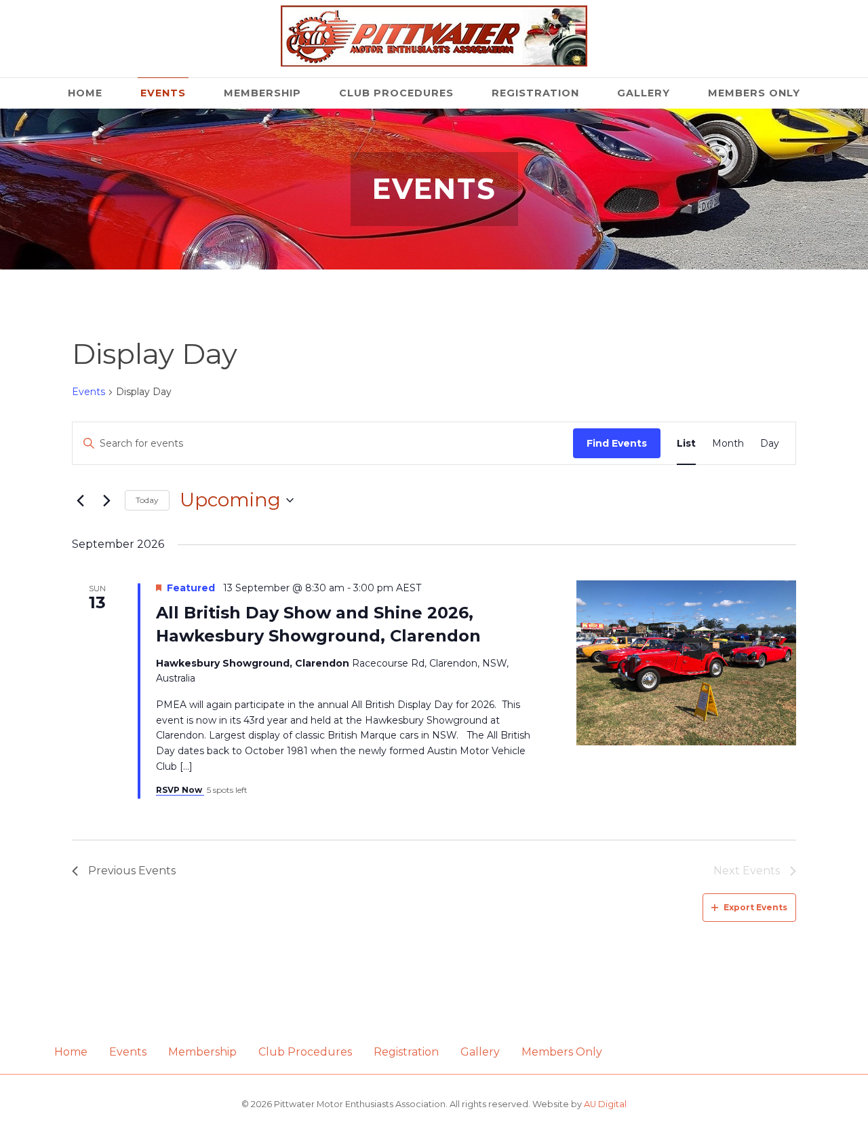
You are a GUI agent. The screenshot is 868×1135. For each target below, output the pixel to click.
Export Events (755, 907)
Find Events (617, 443)
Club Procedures (396, 93)
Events (163, 93)
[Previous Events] (80, 500)
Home (85, 93)
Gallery (643, 93)
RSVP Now (180, 790)
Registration (535, 93)
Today (147, 500)
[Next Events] (106, 500)
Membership (262, 93)
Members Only (754, 93)
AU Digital (605, 1104)
